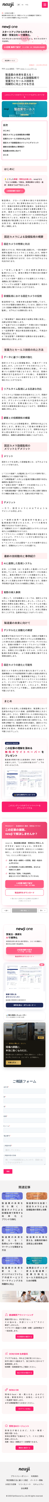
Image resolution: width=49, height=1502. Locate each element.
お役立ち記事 (9, 13)
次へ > (42, 910)
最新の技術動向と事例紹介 (13, 146)
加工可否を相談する (24, 1372)
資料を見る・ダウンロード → (25, 1005)
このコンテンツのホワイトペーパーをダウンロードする (24, 96)
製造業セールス (10, 60)
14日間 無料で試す (24, 884)
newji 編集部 (10, 69)
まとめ (5, 155)
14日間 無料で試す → (15, 191)
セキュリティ (38, 1484)
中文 (26, 5)
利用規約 (34, 1476)
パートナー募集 (36, 1480)
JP (19, 5)
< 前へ (6, 910)
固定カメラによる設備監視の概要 (16, 134)
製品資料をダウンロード (24, 892)
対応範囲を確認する (24, 1336)
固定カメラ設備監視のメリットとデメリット (21, 142)
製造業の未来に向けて (12, 150)
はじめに (6, 130)
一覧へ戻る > (24, 910)
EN (22, 5)
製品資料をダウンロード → (24, 956)
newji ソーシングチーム (28, 69)
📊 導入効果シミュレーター (16, 1016)
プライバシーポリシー (20, 1476)
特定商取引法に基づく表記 (17, 1480)
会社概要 (24, 1488)
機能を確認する (24, 1448)
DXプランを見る (24, 1409)
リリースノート (24, 1484)
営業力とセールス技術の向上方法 (16, 138)
